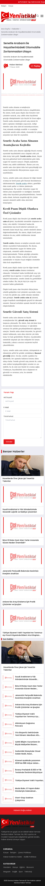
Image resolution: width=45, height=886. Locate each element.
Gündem (7, 867)
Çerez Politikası (24, 852)
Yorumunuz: (9, 416)
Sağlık (14, 871)
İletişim (3, 6)
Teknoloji (28, 871)
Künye (11, 6)
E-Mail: (6, 407)
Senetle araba (21, 183)
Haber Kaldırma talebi (12, 857)
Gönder (9, 441)
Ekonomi (30, 867)
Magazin (6, 871)
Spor (21, 871)
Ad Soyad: (8, 397)
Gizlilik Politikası (30, 857)
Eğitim (22, 867)
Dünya (15, 867)
